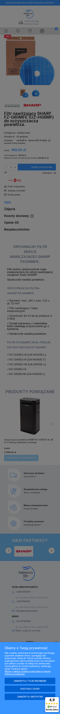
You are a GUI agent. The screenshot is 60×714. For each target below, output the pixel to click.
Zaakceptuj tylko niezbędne (30, 681)
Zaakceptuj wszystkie (30, 696)
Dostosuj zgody (30, 689)
